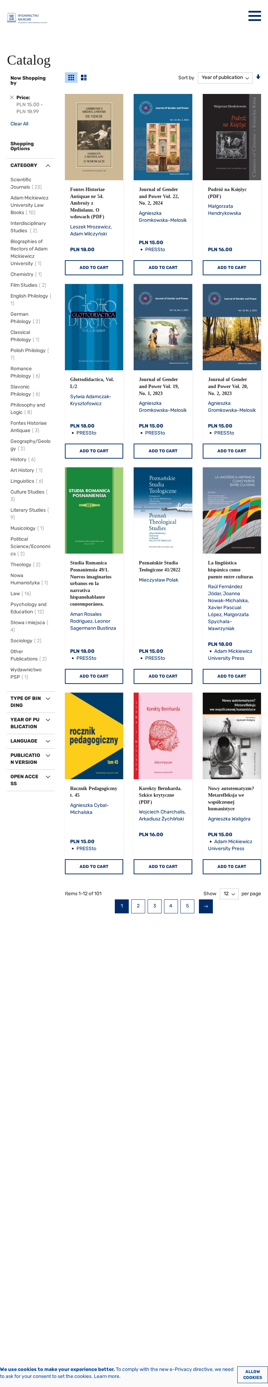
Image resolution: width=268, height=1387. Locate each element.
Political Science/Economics (30, 546)
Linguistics (27, 481)
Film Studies (29, 285)
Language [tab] (23, 741)
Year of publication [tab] (24, 723)
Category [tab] (23, 165)
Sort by (186, 77)
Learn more (106, 1376)
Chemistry (27, 274)
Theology (26, 565)
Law (21, 594)
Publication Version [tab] (25, 758)
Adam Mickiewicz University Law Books (29, 205)
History (24, 459)
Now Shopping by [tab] (28, 80)
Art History (27, 470)
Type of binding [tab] (25, 701)
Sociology (27, 641)
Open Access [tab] (24, 780)
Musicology (28, 528)
